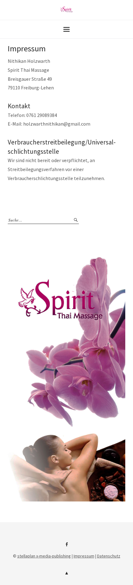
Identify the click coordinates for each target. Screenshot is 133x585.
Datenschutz (108, 556)
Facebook (66, 546)
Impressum (84, 556)
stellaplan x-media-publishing (44, 556)
